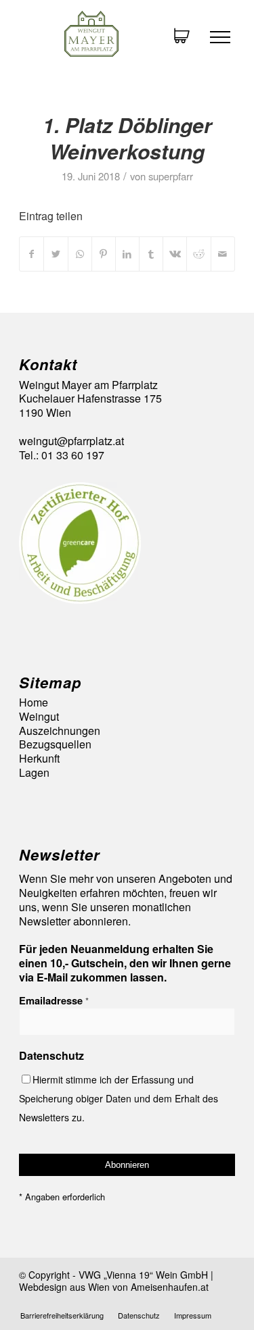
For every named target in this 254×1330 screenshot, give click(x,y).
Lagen (34, 773)
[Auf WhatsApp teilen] (79, 253)
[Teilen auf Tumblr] (151, 253)
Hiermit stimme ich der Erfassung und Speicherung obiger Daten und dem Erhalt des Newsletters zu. (118, 1098)
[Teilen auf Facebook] (31, 253)
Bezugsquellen (55, 745)
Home (33, 703)
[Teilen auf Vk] (174, 253)
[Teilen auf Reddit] (198, 253)
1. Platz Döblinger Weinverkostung (127, 137)
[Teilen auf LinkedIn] (127, 253)
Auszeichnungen (59, 731)
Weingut (39, 717)
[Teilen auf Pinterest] (103, 253)
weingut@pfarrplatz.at (71, 441)
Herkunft (39, 759)
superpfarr (170, 176)
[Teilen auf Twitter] (55, 253)
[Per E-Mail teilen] (222, 253)
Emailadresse (54, 1000)
